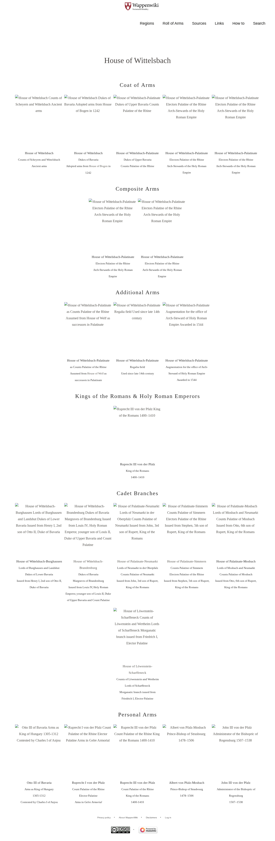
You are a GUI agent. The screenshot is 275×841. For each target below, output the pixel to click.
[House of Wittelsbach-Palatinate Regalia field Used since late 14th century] (137, 329)
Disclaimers (151, 817)
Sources (199, 23)
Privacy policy (104, 817)
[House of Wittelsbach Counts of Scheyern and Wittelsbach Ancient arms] (38, 122)
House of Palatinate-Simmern (186, 561)
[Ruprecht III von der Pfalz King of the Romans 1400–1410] (137, 433)
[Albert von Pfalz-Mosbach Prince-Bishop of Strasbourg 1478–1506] (186, 751)
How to (238, 23)
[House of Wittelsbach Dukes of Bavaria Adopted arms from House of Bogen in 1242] (88, 122)
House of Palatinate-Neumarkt (137, 561)
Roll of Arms (173, 23)
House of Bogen (98, 166)
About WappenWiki (128, 817)
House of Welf (95, 373)
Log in (168, 817)
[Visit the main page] (144, 6)
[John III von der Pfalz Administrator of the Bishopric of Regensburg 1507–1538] (235, 751)
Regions (147, 23)
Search (259, 23)
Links (219, 23)
